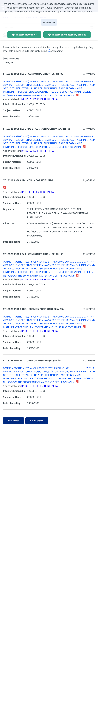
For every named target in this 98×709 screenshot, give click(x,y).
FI (38, 99)
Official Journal (39, 51)
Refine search (37, 420)
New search (13, 420)
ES (34, 99)
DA (22, 99)
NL (48, 99)
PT (52, 99)
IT (45, 99)
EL (30, 99)
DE (26, 99)
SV (56, 99)
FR (41, 99)
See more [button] (50, 22)
